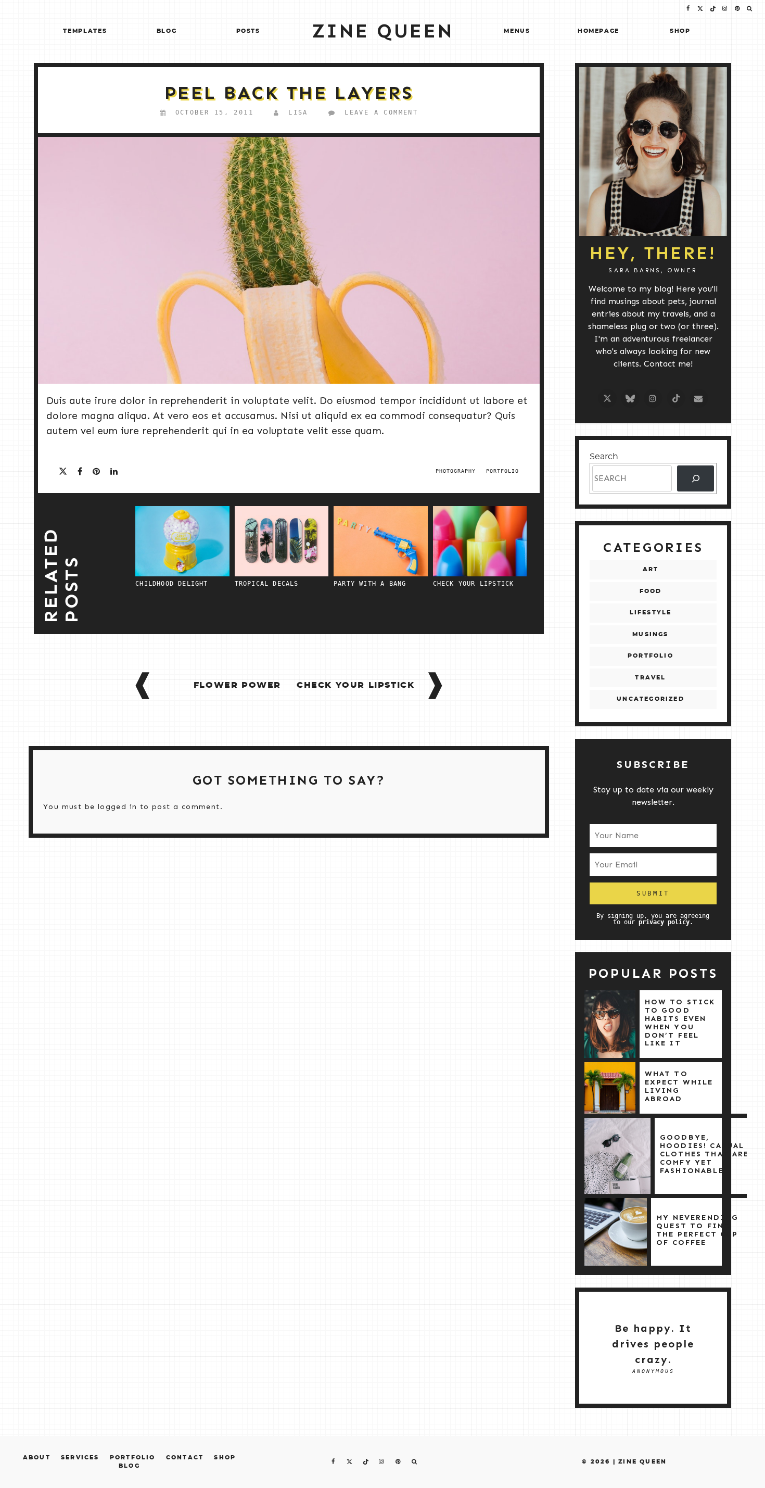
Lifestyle (651, 612)
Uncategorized (650, 699)
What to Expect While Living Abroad (679, 1086)
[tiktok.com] (676, 398)
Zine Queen (642, 1462)
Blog (167, 31)
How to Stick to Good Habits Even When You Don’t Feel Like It (680, 1022)
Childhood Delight (171, 583)
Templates (85, 31)
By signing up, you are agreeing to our (652, 918)
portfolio (502, 471)
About (36, 1457)
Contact (184, 1457)
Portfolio (650, 656)
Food (651, 591)
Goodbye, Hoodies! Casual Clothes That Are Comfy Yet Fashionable (704, 1153)
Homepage (598, 31)
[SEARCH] (695, 478)
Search (604, 456)
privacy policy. (666, 922)
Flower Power (237, 685)
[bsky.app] (630, 398)
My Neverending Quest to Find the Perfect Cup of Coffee (697, 1230)
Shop (680, 31)
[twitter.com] (607, 398)
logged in (117, 806)
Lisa (298, 112)
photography (456, 471)
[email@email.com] (699, 398)
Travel (650, 677)
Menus (517, 31)
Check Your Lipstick (473, 583)
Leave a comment (381, 112)
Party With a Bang (370, 583)
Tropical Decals (267, 583)
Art (651, 569)
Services (80, 1457)
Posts (248, 31)
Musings (650, 634)
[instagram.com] (653, 398)
